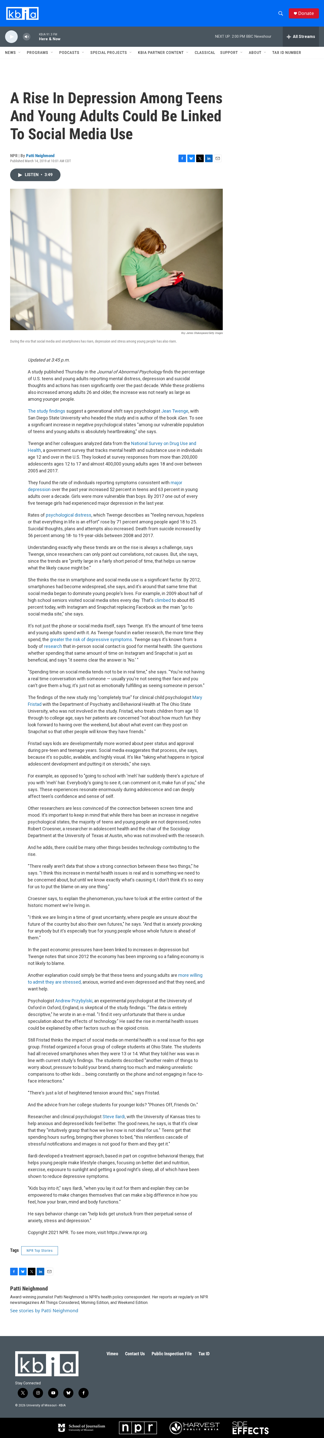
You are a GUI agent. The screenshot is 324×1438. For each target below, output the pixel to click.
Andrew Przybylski (73, 1000)
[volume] (26, 37)
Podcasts (69, 53)
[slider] (34, 36)
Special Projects (108, 53)
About (255, 53)
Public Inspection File (172, 1353)
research (53, 646)
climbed (163, 600)
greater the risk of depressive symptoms (91, 639)
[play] (11, 37)
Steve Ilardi (114, 1116)
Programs (37, 53)
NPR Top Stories (40, 1251)
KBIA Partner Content (161, 53)
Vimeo (112, 1353)
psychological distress (68, 515)
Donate (306, 13)
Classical (205, 53)
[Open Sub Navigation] (20, 53)
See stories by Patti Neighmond (44, 1310)
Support (229, 53)
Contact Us (135, 1353)
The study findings (47, 411)
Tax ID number (286, 53)
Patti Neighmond (40, 155)
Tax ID (204, 1353)
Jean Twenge (174, 411)
